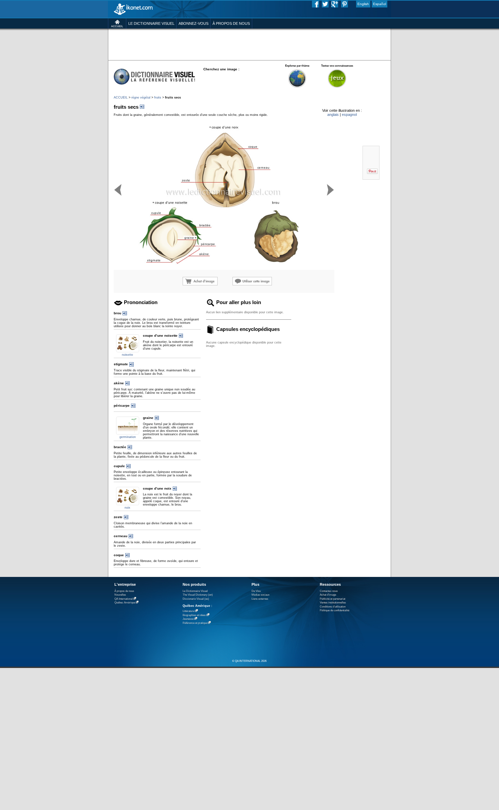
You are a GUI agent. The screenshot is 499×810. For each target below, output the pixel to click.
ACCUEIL (121, 97)
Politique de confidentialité (334, 610)
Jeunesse (188, 618)
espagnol (349, 114)
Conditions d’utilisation (333, 606)
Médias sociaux (261, 594)
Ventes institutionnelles (333, 602)
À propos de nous (124, 591)
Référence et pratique (195, 622)
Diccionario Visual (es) (196, 598)
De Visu (256, 591)
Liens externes (260, 598)
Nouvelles (120, 594)
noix (127, 507)
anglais (333, 114)
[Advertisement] (249, 44)
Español (379, 4)
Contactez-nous (329, 591)
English (363, 4)
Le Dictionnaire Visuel (195, 591)
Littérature (188, 611)
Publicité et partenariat (332, 598)
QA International (123, 598)
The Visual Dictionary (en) (198, 594)
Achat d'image (328, 594)
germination (127, 437)
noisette (127, 354)
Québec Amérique (124, 602)
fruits (157, 97)
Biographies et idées (194, 615)
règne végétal (140, 97)
